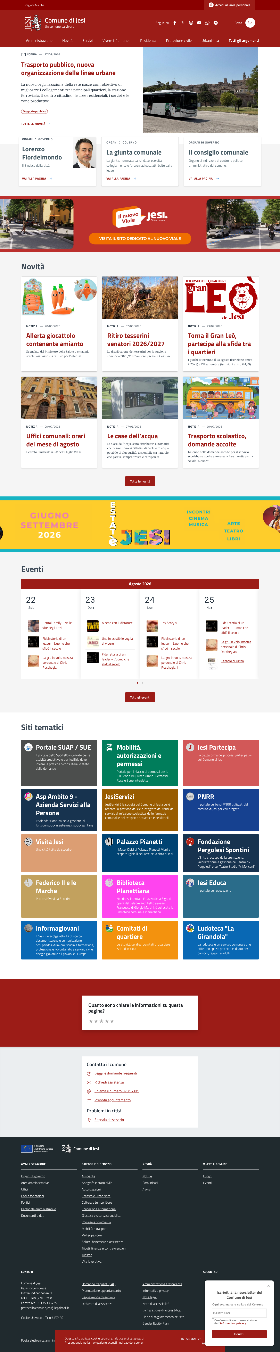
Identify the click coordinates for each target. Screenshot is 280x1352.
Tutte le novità (140, 481)
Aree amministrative (35, 1182)
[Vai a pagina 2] (142, 683)
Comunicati (150, 1182)
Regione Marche (27, 5)
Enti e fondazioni (32, 1195)
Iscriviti (239, 1334)
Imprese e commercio (96, 1222)
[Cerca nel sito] (250, 23)
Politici (25, 1202)
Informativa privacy (155, 1290)
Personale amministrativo (38, 1208)
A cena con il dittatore (117, 622)
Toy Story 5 (169, 622)
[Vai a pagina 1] (137, 683)
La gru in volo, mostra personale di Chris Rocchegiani (57, 662)
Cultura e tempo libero (97, 1202)
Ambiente (88, 1176)
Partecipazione (92, 1235)
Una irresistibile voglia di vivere (117, 641)
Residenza (148, 40)
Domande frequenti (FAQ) (99, 1283)
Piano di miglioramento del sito (163, 1316)
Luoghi (207, 1176)
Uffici (24, 1189)
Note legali (149, 1297)
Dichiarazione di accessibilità (161, 1310)
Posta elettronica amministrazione (44, 1340)
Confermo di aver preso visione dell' (235, 1322)
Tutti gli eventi (140, 697)
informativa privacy (233, 1323)
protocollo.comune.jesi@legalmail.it (45, 1307)
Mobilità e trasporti (94, 1228)
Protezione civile (179, 40)
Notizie (147, 1176)
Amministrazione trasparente (162, 1283)
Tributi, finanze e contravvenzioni (104, 1248)
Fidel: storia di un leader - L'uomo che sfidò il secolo (56, 643)
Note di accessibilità (155, 1303)
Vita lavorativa (91, 1261)
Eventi (207, 1182)
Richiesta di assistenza (97, 1303)
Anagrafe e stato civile (97, 1182)
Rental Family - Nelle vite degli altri (57, 625)
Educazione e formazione (99, 1208)
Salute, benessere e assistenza (103, 1241)
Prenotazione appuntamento (101, 1290)
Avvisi (146, 1189)
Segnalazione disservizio (98, 1297)
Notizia (32, 326)
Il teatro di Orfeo (232, 660)
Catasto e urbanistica (96, 1195)
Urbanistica (210, 40)
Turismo (87, 1254)
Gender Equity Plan (155, 1323)
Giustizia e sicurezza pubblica (101, 1215)
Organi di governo (33, 1176)
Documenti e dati (32, 1215)
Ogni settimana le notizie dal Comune (237, 1304)
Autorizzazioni (91, 1189)
